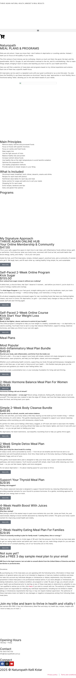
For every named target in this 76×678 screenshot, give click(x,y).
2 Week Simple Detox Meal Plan (22, 444)
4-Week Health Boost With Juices (23, 505)
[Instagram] (7, 663)
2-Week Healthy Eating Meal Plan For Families (32, 530)
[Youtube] (11, 663)
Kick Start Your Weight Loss (19, 315)
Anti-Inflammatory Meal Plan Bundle (25, 348)
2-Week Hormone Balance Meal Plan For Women (34, 382)
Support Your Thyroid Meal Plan (22, 480)
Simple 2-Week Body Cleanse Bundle (26, 408)
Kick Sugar (7, 275)
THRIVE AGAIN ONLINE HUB (20, 241)
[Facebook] (2, 663)
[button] (38, 30)
